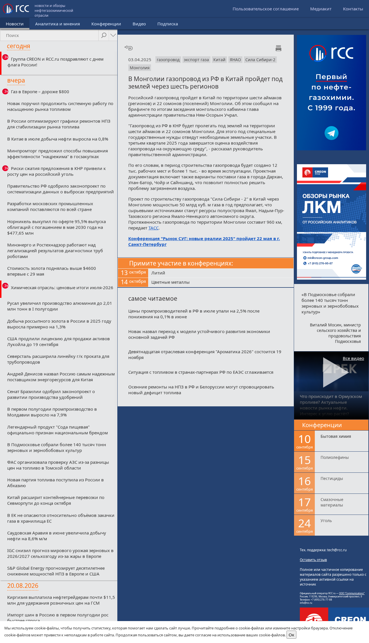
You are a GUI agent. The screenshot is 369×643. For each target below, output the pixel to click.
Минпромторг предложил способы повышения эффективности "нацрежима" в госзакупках (57, 153)
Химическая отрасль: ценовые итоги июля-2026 (62, 287)
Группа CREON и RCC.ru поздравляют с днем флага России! (55, 62)
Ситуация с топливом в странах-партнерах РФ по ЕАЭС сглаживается (200, 372)
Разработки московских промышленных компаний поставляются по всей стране (50, 206)
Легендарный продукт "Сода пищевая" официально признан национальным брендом (57, 429)
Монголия (140, 67)
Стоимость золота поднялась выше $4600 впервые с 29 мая (51, 271)
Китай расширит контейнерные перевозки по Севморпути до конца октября (55, 500)
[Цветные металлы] (220, 282)
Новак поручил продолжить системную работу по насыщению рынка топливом (60, 106)
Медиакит (321, 9)
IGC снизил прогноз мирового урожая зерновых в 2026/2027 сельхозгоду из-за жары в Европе (60, 553)
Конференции (106, 24)
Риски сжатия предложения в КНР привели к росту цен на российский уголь (56, 171)
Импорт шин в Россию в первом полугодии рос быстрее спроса (57, 617)
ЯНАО (235, 59)
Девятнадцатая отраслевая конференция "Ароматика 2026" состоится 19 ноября (204, 354)
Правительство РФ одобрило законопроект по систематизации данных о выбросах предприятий (60, 189)
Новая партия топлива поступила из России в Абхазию (55, 482)
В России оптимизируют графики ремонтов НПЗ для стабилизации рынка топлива (58, 124)
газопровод (168, 59)
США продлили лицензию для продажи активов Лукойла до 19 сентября (58, 341)
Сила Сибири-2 (260, 59)
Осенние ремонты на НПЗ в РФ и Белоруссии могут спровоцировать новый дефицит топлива (201, 389)
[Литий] (220, 273)
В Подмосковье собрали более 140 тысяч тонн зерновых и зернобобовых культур (56, 447)
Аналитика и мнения (57, 24)
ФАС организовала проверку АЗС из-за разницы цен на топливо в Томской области (58, 465)
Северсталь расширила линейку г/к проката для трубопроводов (58, 359)
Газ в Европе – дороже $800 (40, 91)
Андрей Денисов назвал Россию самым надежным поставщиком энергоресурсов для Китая (61, 376)
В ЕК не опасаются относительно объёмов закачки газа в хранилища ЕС (60, 518)
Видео (139, 24)
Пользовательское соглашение (266, 9)
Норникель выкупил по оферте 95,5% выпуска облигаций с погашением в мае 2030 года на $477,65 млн (56, 227)
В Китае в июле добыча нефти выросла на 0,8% (57, 139)
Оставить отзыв (313, 559)
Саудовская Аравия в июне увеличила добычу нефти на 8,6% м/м (56, 535)
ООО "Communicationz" (352, 593)
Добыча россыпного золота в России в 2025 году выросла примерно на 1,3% (59, 324)
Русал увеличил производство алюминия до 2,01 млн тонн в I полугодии (59, 306)
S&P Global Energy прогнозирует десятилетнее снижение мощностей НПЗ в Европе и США (56, 571)
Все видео (353, 358)
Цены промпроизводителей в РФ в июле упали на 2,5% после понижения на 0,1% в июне (193, 313)
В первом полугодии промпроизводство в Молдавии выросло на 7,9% (52, 412)
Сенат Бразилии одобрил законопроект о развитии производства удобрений (51, 394)
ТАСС (153, 228)
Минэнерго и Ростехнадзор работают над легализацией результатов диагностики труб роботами (55, 250)
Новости (15, 24)
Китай (219, 59)
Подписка (167, 24)
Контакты (353, 9)
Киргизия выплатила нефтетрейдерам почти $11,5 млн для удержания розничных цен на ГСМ (61, 600)
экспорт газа (196, 59)
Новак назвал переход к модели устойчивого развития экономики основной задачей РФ (199, 334)
